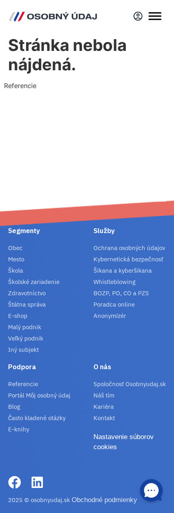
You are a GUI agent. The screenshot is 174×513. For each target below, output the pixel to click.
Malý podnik (24, 327)
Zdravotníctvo (27, 293)
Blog (14, 406)
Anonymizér (109, 316)
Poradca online (114, 304)
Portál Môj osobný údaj (39, 395)
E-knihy (18, 429)
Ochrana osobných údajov (129, 248)
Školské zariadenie (33, 282)
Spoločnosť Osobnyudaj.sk (129, 384)
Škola (15, 270)
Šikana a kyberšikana (122, 270)
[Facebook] (14, 482)
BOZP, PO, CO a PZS (121, 293)
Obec (15, 248)
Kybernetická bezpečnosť (128, 259)
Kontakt (104, 418)
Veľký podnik (25, 338)
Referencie (23, 384)
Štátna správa (27, 304)
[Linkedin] (37, 482)
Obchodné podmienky (104, 500)
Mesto (16, 259)
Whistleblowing (114, 282)
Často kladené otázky (37, 418)
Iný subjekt (23, 349)
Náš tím (104, 395)
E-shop (18, 316)
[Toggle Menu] (155, 16)
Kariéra (103, 406)
